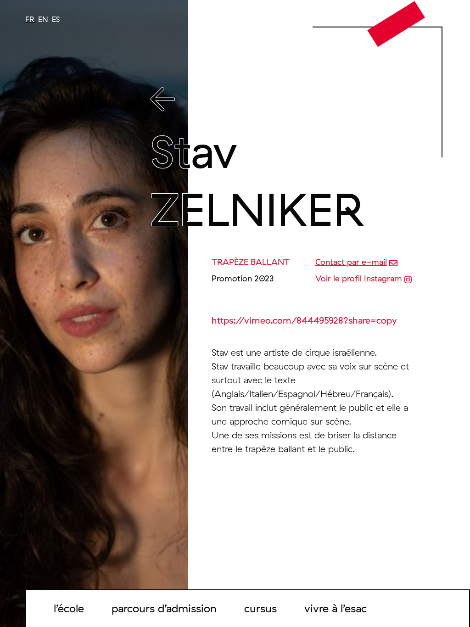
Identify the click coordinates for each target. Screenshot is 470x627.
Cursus (260, 608)
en (43, 19)
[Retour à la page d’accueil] (396, 23)
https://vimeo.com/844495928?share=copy (304, 320)
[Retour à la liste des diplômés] (285, 101)
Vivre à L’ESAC (335, 608)
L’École (69, 608)
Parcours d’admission (164, 608)
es (56, 19)
